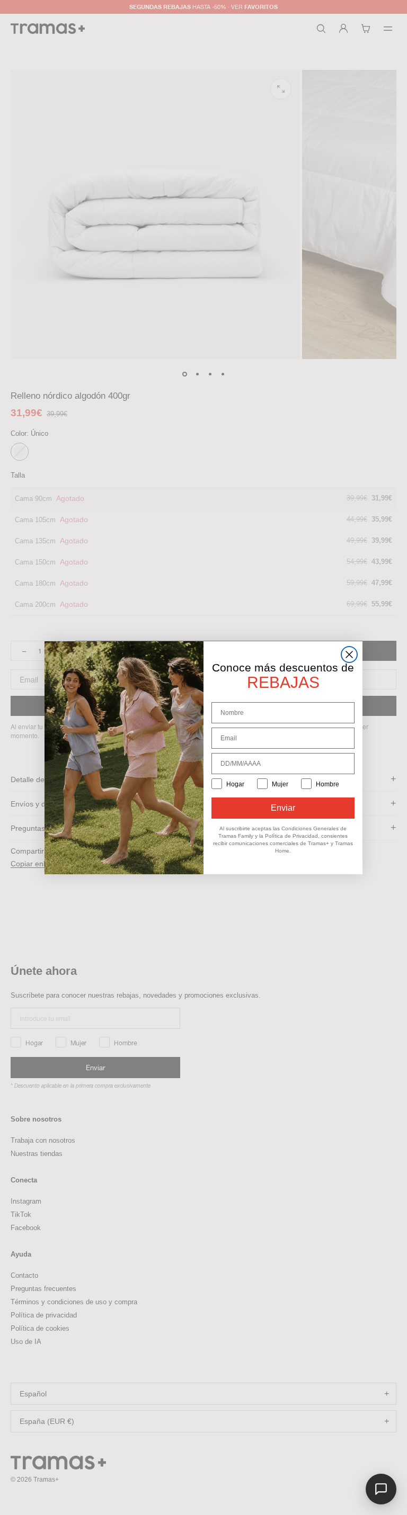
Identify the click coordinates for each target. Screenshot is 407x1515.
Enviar (283, 807)
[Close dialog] (349, 654)
